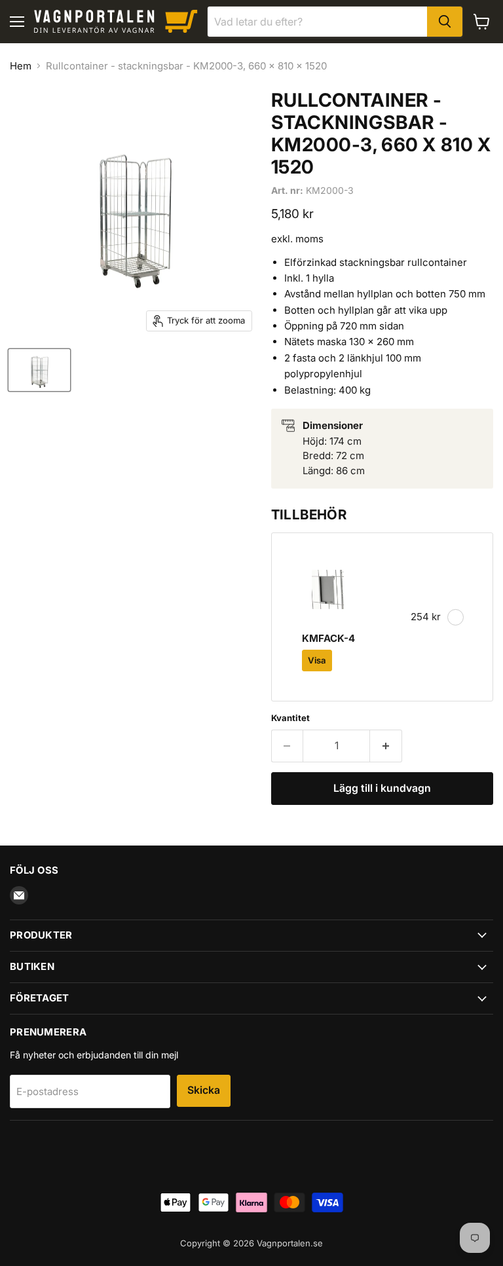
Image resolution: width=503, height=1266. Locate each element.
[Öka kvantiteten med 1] (386, 746)
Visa (317, 660)
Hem (20, 65)
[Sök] (444, 22)
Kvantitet (290, 718)
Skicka (203, 1090)
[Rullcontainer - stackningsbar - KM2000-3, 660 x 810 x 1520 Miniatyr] (39, 370)
